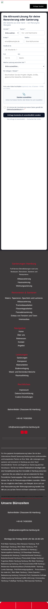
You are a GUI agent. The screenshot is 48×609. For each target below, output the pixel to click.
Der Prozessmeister (26, 564)
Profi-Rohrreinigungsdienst (23, 569)
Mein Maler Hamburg (25, 547)
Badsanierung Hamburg (9, 564)
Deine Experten (33, 572)
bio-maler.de (5, 572)
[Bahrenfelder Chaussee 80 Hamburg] (24, 405)
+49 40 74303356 (24, 418)
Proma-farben (40, 569)
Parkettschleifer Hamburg (34, 566)
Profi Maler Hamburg (8, 544)
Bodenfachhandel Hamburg (11, 558)
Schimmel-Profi (24, 575)
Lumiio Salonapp (7, 569)
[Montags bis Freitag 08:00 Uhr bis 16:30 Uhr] (24, 535)
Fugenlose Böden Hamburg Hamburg (14, 561)
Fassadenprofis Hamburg (10, 555)
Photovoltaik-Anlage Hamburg (32, 558)
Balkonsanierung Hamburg (11, 578)
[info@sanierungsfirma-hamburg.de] (24, 423)
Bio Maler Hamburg (36, 561)
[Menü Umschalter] (22, 6)
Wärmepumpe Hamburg (33, 581)
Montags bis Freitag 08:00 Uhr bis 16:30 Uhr (24, 539)
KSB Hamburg (39, 564)
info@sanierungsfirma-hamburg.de (24, 427)
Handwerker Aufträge (38, 575)
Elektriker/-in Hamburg (28, 549)
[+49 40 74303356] (24, 414)
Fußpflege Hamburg (16, 581)
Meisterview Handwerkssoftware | (13, 566)
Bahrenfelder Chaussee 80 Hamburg (24, 409)
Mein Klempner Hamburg (26, 544)
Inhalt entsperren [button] (7, 499)
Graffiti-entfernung (27, 578)
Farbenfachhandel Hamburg (30, 555)
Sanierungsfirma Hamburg (10, 552)
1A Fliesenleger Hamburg (30, 552)
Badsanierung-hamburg (9, 575)
